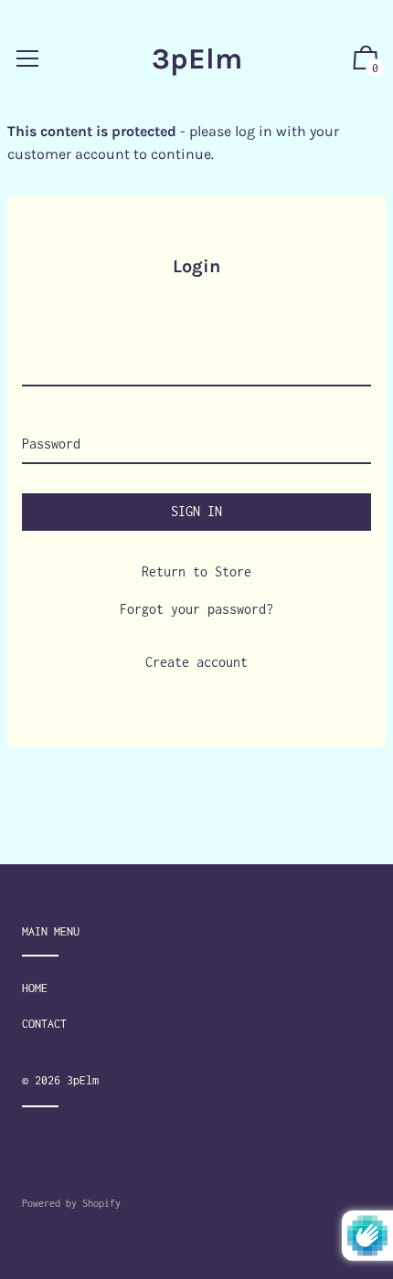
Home (35, 988)
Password (51, 412)
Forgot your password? (196, 609)
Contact (44, 1024)
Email (40, 335)
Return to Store (196, 571)
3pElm (197, 59)
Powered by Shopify (71, 1203)
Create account (196, 662)
